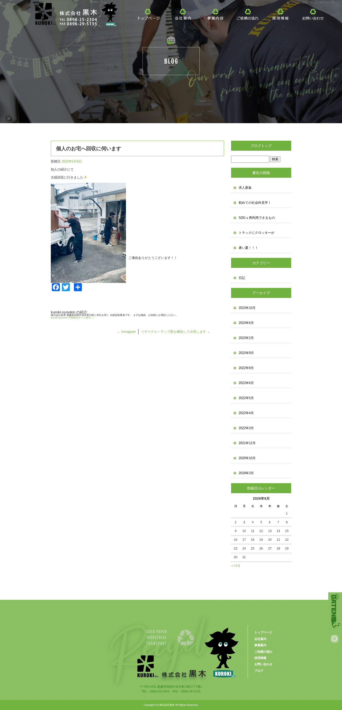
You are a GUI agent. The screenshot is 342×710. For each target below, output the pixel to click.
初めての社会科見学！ (255, 203)
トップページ (150, 12)
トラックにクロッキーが (256, 233)
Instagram (126, 331)
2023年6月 (246, 323)
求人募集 (245, 188)
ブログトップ (261, 146)
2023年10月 (247, 308)
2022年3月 (246, 428)
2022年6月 (246, 383)
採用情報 (280, 12)
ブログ (258, 670)
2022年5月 (246, 398)
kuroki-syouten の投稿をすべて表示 (72, 317)
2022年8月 (246, 368)
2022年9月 (246, 353)
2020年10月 (247, 458)
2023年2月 (246, 338)
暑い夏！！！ (248, 248)
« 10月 (235, 566)
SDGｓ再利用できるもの (257, 218)
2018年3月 (246, 473)
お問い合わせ (313, 12)
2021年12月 (247, 443)
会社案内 (183, 12)
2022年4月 (246, 413)
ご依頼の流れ (248, 12)
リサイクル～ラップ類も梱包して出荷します (175, 331)
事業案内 (215, 12)
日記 (242, 278)
